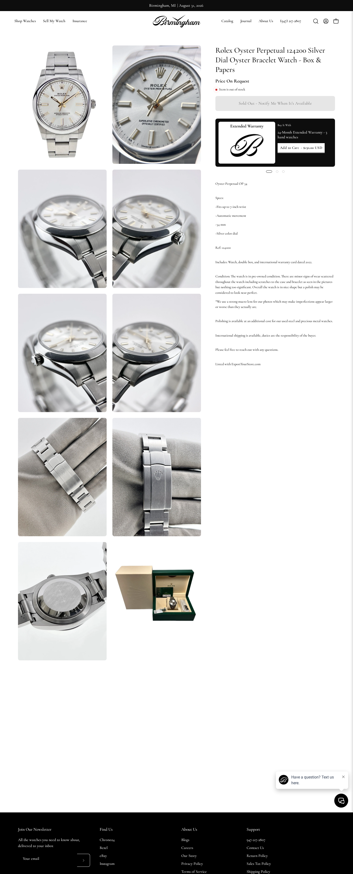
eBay (103, 855)
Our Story (189, 855)
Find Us (106, 829)
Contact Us (255, 847)
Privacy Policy (192, 863)
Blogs (185, 839)
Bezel (104, 847)
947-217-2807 (256, 839)
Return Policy (257, 855)
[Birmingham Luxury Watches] (176, 21)
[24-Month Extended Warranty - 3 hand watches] (247, 143)
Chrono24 (107, 839)
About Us (189, 829)
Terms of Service (194, 871)
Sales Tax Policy (259, 863)
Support (253, 829)
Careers (187, 847)
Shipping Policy (258, 871)
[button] (227, 21)
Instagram (107, 863)
